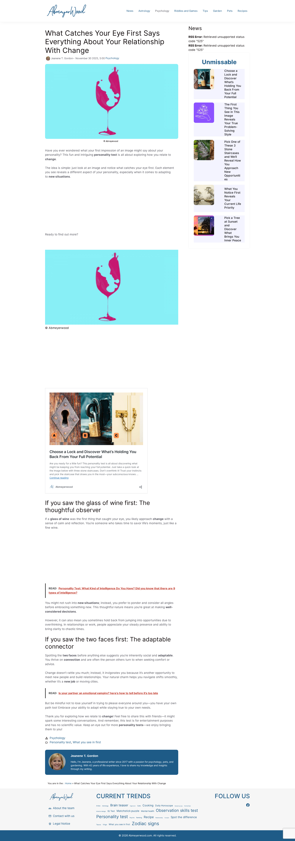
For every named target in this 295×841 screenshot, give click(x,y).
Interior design (101, 811)
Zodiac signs (145, 823)
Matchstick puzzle (128, 811)
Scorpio (167, 817)
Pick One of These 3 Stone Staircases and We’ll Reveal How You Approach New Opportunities (232, 160)
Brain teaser (119, 805)
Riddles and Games (186, 10)
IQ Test (111, 811)
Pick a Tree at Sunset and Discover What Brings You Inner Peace (232, 229)
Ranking (139, 817)
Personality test (60, 742)
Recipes (242, 10)
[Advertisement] (111, 207)
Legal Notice (61, 823)
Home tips (187, 806)
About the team (63, 808)
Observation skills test (177, 810)
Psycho (132, 817)
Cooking (148, 805)
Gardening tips (178, 806)
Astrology (144, 10)
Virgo (105, 824)
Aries (98, 806)
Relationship (159, 817)
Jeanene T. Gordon (84, 756)
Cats (139, 806)
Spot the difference (184, 817)
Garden (217, 10)
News (130, 10)
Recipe (149, 817)
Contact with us (63, 816)
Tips (205, 10)
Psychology (162, 10)
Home (68, 783)
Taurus (98, 824)
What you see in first (87, 742)
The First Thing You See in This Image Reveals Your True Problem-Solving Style (232, 119)
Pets (230, 10)
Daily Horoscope (164, 805)
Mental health (147, 811)
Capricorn (133, 806)
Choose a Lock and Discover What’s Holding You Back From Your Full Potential (232, 84)
